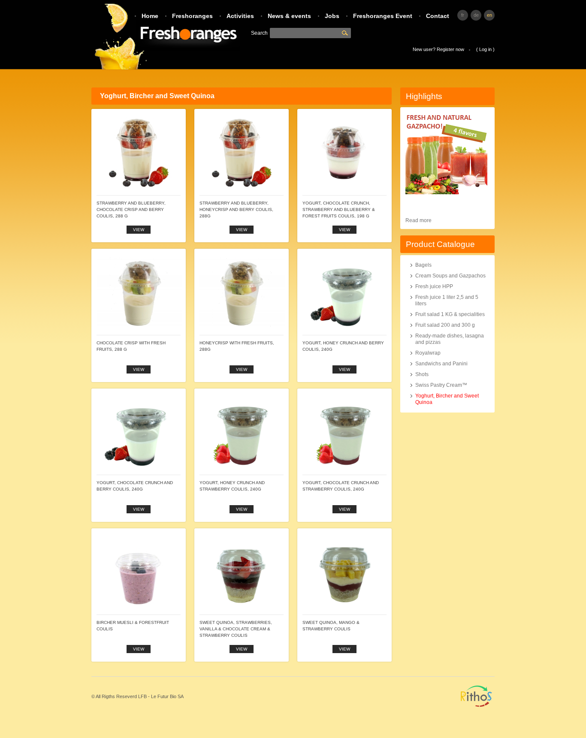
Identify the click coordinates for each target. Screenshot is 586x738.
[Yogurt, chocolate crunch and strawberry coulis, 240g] (344, 400)
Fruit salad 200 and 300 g (445, 325)
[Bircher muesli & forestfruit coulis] (138, 540)
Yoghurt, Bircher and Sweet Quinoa (447, 399)
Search (346, 33)
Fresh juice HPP (434, 286)
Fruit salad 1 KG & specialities (450, 314)
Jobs (332, 15)
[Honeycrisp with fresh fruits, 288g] (242, 260)
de (476, 15)
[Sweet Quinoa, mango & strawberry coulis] (344, 540)
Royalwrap (428, 353)
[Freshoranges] (165, 35)
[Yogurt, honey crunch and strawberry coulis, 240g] (241, 400)
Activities (240, 15)
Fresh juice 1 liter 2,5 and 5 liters (446, 300)
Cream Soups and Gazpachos (450, 276)
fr (462, 15)
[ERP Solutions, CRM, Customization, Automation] (476, 711)
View (138, 229)
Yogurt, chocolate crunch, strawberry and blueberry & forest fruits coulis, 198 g (338, 209)
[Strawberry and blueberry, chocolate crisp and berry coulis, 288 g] (138, 120)
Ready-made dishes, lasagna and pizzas (449, 339)
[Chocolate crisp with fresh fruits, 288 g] (139, 260)
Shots (422, 374)
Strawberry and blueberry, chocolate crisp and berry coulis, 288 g (131, 209)
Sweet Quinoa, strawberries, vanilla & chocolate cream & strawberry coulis (235, 629)
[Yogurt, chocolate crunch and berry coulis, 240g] (138, 400)
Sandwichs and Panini (441, 364)
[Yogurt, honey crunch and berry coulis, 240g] (344, 260)
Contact (437, 15)
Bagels (423, 265)
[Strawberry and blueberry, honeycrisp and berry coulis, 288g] (241, 120)
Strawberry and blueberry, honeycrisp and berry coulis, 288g (236, 209)
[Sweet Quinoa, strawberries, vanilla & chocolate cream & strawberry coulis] (241, 540)
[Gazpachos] (446, 193)
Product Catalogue (440, 244)
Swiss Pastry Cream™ (441, 385)
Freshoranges (192, 15)
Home (150, 15)
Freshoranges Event (382, 15)
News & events (289, 15)
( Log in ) (485, 49)
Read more (418, 220)
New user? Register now (438, 49)
